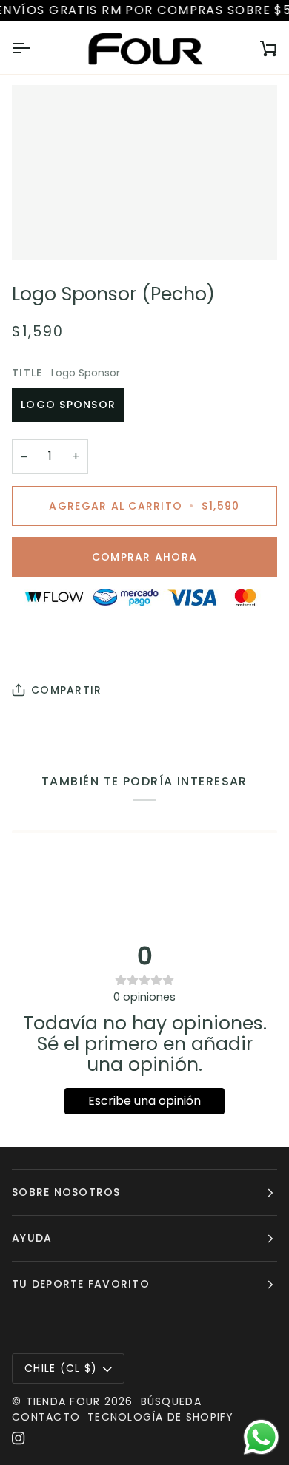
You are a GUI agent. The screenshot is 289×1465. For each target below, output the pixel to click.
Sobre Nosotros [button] (66, 1192)
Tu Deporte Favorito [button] (81, 1283)
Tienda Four (63, 1401)
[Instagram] (18, 1438)
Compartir (66, 690)
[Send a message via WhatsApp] (261, 1437)
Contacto (46, 1417)
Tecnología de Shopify (160, 1417)
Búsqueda (171, 1401)
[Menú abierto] (34, 48)
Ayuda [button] (32, 1238)
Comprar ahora (144, 556)
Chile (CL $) (60, 1368)
